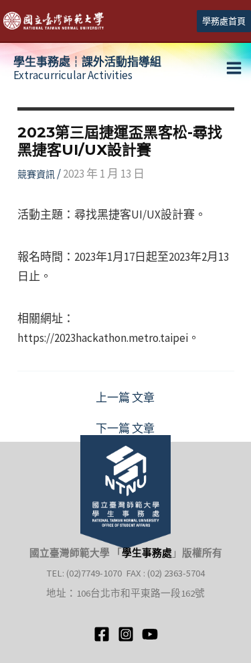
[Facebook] (102, 634)
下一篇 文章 (125, 428)
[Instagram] (126, 634)
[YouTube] (150, 634)
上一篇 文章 (125, 398)
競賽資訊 (36, 174)
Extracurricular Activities (87, 68)
